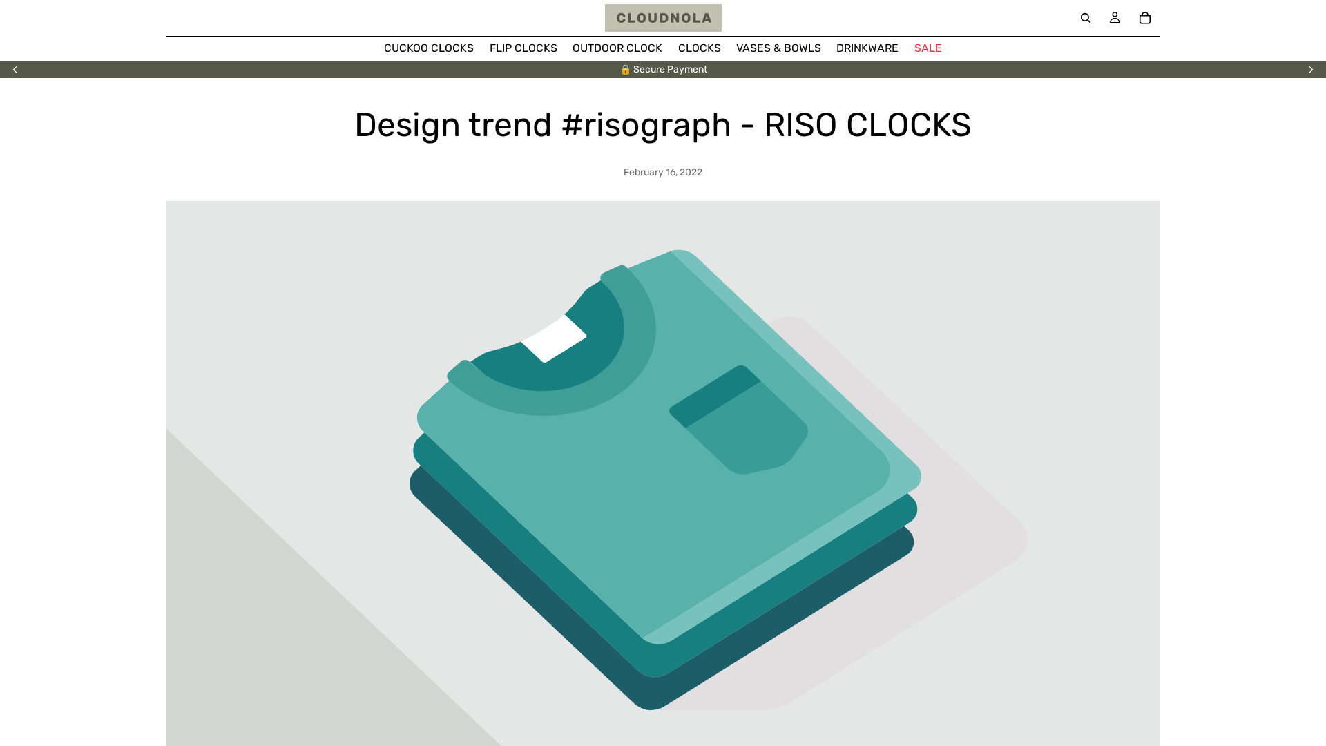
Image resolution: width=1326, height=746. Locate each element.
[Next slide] (1311, 70)
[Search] (1085, 18)
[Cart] (1145, 18)
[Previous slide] (15, 70)
